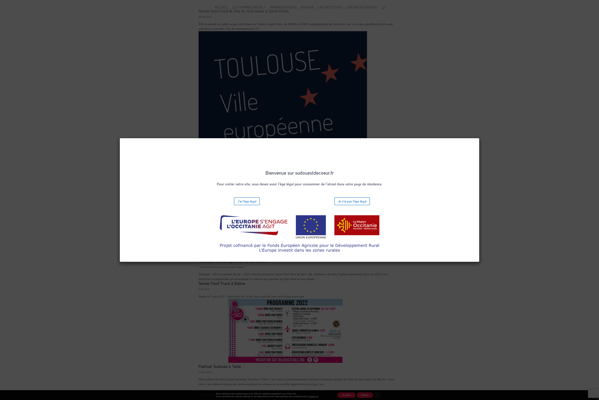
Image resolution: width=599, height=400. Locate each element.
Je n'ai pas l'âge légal (352, 201)
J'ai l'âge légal (246, 201)
